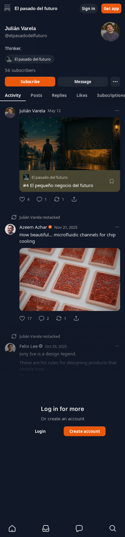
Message (82, 81)
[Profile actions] (115, 82)
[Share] (74, 199)
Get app (111, 8)
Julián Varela (32, 111)
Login (40, 431)
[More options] (117, 110)
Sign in (88, 8)
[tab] (13, 95)
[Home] (7, 8)
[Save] (112, 181)
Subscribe (30, 81)
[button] (12, 528)
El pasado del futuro (50, 177)
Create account (84, 431)
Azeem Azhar (33, 227)
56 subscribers (20, 70)
